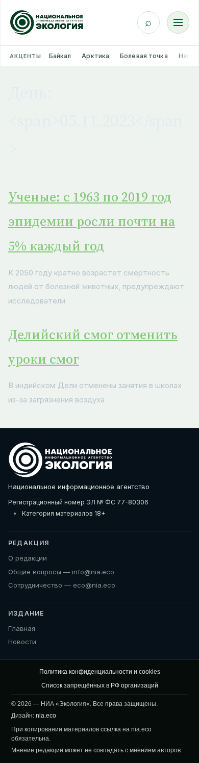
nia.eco (46, 715)
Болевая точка (144, 56)
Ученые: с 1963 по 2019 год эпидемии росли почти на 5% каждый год (91, 221)
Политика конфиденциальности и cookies (99, 671)
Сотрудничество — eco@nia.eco (61, 585)
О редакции (27, 558)
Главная (21, 628)
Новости (22, 642)
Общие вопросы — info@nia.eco (61, 572)
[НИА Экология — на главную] (47, 22)
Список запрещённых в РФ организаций (99, 685)
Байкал (60, 56)
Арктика (95, 56)
